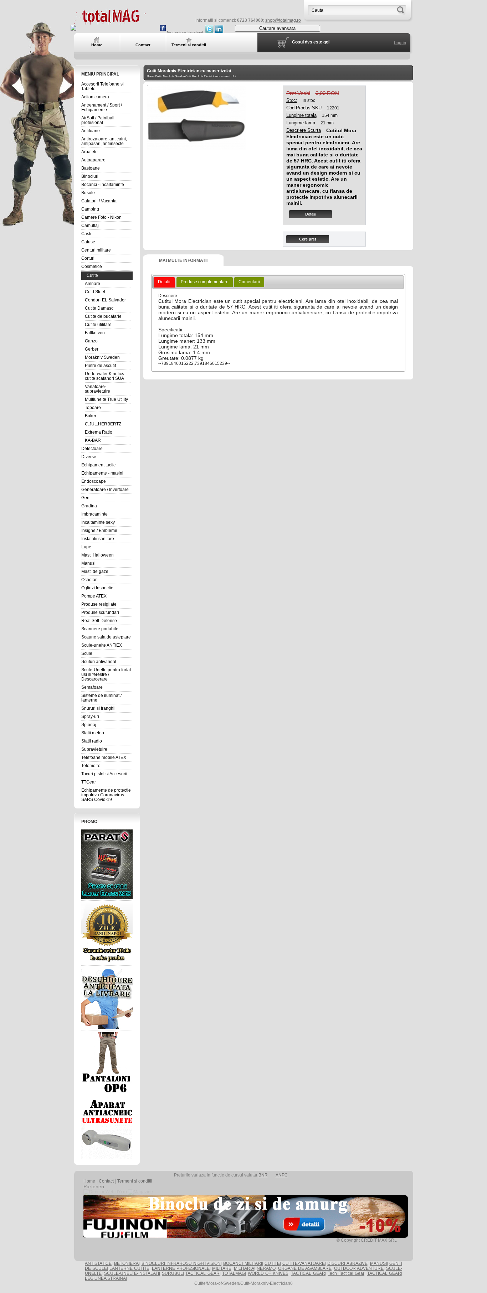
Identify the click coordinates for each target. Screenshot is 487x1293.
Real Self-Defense (99, 620)
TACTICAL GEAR (202, 1273)
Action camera (95, 96)
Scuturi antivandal (98, 661)
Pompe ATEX (94, 596)
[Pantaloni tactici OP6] (107, 1062)
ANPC (282, 1175)
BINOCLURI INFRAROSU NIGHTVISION (181, 1263)
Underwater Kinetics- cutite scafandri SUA (105, 376)
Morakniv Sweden (102, 357)
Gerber (91, 349)
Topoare (93, 407)
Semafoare (92, 687)
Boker (90, 415)
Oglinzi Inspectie (97, 587)
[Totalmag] (109, 22)
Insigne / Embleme (99, 530)
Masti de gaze (94, 571)
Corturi (87, 258)
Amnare (92, 283)
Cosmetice (91, 266)
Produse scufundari (100, 612)
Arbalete (89, 151)
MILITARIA (244, 1268)
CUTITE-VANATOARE (303, 1263)
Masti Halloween (97, 555)
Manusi (88, 563)
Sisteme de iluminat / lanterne (101, 698)
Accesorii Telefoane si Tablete (102, 86)
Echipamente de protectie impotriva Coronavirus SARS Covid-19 (106, 795)
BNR (263, 1175)
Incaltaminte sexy (98, 522)
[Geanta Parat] (107, 864)
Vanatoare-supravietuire (97, 389)
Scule (86, 653)
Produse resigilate (99, 604)
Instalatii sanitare (97, 538)
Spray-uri (90, 716)
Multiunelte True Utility (106, 399)
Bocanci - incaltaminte (102, 184)
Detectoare (92, 448)
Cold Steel (95, 291)
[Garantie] (107, 933)
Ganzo (91, 340)
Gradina (89, 505)
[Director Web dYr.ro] (105, 1191)
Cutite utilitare (98, 324)
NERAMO (266, 1268)
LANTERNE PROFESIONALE (181, 1268)
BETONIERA (126, 1263)
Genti (86, 497)
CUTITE (272, 1263)
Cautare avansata (277, 28)
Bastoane (90, 168)
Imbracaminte (94, 514)
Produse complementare (205, 281)
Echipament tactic (98, 464)
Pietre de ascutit (100, 365)
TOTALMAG (233, 1273)
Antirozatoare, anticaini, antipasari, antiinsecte (104, 141)
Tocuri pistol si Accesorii (104, 773)
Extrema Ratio (98, 432)
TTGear (88, 782)
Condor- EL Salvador (105, 300)
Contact (106, 1181)
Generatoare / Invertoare (105, 489)
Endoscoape (93, 481)
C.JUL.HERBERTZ (103, 423)
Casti (86, 233)
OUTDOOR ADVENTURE (359, 1268)
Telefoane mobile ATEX (103, 757)
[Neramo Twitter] (209, 32)
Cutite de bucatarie (103, 316)
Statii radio (91, 741)
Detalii (310, 214)
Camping (90, 209)
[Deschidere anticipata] (107, 998)
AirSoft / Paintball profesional (97, 120)
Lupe (86, 546)
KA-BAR (93, 440)
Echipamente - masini (102, 473)
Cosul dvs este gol (310, 42)
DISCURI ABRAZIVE (347, 1263)
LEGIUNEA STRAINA (105, 1278)
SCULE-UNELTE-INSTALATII (132, 1273)
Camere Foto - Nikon (101, 217)
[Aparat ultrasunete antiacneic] (107, 1127)
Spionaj (88, 724)
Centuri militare (96, 250)
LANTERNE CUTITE (129, 1268)
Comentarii (249, 281)
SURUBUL (172, 1273)
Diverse (88, 456)
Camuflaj (90, 225)
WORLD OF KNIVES (268, 1273)
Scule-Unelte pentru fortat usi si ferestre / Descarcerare (106, 674)
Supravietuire (94, 749)
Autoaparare (93, 159)
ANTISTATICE (98, 1263)
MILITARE (221, 1268)
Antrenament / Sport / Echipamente (101, 107)
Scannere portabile (99, 628)
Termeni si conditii (134, 1181)
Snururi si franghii (98, 708)
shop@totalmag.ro (283, 20)
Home (150, 76)
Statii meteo (92, 732)
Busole (88, 192)
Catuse (88, 241)
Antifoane (90, 130)
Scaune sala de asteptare (106, 637)
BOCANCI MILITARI (242, 1263)
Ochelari (89, 579)
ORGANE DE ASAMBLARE (305, 1268)
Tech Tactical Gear (346, 1273)
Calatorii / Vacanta (99, 200)
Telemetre (91, 765)
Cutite (92, 275)
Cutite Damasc (99, 308)
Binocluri (89, 176)
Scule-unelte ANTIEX (101, 645)
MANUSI (378, 1263)
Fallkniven (95, 332)
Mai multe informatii (183, 260)
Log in (400, 42)
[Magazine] (140, 1191)
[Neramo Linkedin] (219, 32)
